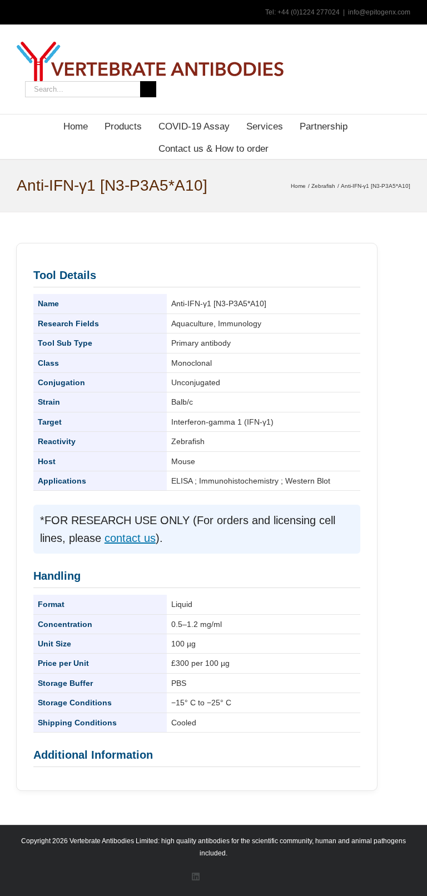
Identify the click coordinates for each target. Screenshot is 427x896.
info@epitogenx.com (379, 12)
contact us (130, 538)
